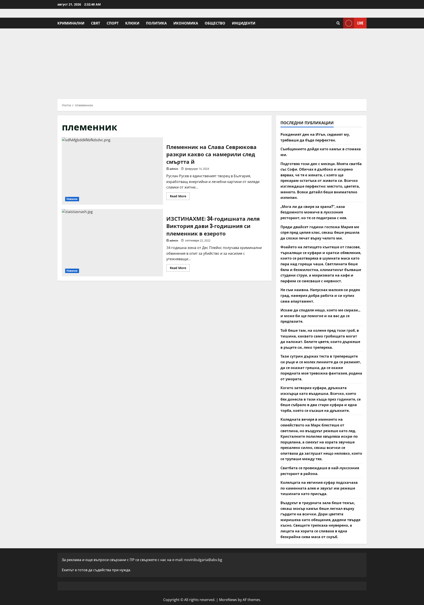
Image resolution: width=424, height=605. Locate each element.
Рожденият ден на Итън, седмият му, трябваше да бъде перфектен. (315, 137)
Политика (156, 23)
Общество (215, 23)
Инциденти (243, 23)
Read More (180, 197)
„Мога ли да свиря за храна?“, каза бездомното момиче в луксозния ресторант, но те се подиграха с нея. (313, 212)
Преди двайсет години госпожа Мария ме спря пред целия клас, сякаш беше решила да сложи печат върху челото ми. (320, 232)
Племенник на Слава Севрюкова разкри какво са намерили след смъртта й (112, 171)
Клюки (132, 23)
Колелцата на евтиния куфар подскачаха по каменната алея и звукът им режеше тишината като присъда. (319, 488)
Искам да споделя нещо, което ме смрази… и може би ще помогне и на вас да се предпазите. (320, 315)
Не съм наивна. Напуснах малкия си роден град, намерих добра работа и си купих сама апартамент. (320, 295)
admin (174, 169)
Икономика (185, 23)
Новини (72, 199)
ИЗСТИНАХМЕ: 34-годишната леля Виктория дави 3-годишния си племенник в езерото (112, 242)
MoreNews (228, 599)
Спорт (113, 23)
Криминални (70, 23)
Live (360, 23)
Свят (95, 23)
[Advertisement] (212, 61)
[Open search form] (338, 23)
